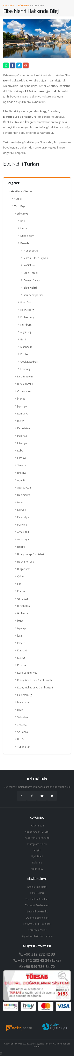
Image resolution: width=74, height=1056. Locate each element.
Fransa (21, 591)
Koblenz (25, 354)
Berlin (23, 339)
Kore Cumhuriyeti (27, 672)
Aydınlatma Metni (37, 886)
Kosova (21, 665)
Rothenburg (27, 317)
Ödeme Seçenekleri (37, 917)
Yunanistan (23, 746)
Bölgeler (23, 5)
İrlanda (21, 398)
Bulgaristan (23, 569)
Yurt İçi (18, 198)
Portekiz (22, 524)
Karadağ (22, 650)
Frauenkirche (30, 250)
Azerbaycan (24, 487)
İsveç (20, 502)
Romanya (22, 413)
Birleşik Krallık (25, 383)
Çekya (20, 576)
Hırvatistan (23, 606)
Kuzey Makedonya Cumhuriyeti (35, 687)
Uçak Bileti (37, 856)
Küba (20, 450)
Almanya (23, 213)
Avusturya (23, 539)
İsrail (20, 635)
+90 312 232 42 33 (39, 954)
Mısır (20, 709)
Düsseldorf (27, 235)
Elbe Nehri (30, 287)
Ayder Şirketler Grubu (37, 837)
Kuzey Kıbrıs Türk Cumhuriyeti (34, 680)
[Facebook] (32, 796)
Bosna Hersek (25, 561)
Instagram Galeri (37, 844)
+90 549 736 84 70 (39, 966)
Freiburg (25, 369)
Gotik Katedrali (29, 361)
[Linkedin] (42, 796)
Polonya (22, 435)
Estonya (22, 458)
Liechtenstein (25, 376)
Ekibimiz (37, 862)
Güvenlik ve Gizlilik (37, 911)
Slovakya (22, 724)
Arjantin (21, 480)
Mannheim (26, 346)
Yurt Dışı (19, 206)
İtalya (20, 620)
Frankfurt (25, 302)
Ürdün (20, 739)
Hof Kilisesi (29, 265)
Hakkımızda (37, 825)
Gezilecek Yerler (21, 191)
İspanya (22, 628)
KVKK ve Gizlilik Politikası (37, 923)
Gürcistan (23, 598)
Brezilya (22, 472)
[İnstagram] (22, 796)
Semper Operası (33, 295)
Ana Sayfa (8, 5)
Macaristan (23, 702)
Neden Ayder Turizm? (37, 831)
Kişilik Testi (37, 868)
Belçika (21, 546)
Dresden (25, 243)
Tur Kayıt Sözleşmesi (37, 905)
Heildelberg (27, 309)
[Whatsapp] (1, 1053)
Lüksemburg (24, 694)
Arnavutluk (23, 532)
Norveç (21, 509)
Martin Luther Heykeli (35, 258)
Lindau (24, 228)
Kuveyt (21, 657)
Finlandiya (23, 517)
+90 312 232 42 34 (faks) (39, 960)
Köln (22, 221)
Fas (19, 583)
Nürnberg (25, 324)
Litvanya (22, 443)
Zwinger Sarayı (31, 280)
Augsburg (25, 332)
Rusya (20, 420)
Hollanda (22, 613)
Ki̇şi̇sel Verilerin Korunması (37, 936)
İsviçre (21, 643)
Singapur (22, 465)
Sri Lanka (22, 731)
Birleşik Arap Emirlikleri (30, 554)
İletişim (37, 850)
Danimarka (23, 495)
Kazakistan (23, 428)
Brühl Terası (30, 272)
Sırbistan (22, 717)
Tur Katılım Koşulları (37, 899)
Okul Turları (37, 893)
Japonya (22, 406)
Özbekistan (24, 391)
